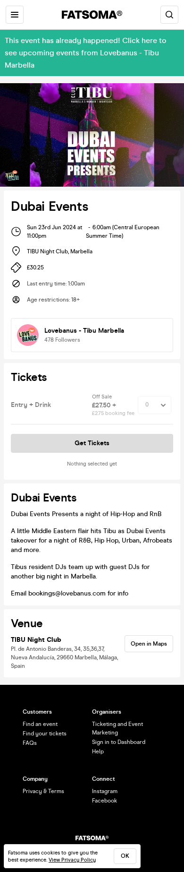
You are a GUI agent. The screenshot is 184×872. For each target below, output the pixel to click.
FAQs (30, 743)
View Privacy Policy (72, 860)
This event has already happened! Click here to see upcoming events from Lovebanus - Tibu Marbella (86, 52)
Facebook (104, 800)
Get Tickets (92, 443)
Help (98, 751)
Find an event (40, 724)
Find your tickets (45, 733)
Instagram (104, 791)
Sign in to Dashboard (118, 742)
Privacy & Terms (43, 791)
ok (125, 856)
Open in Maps (149, 643)
